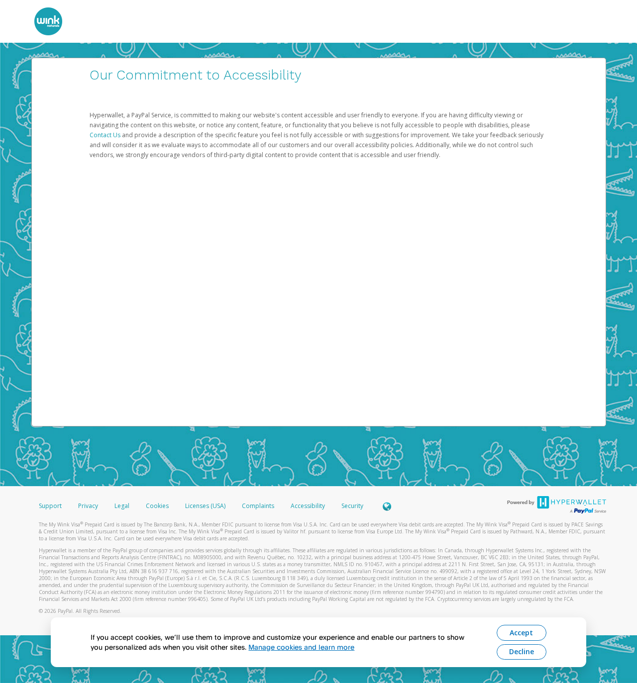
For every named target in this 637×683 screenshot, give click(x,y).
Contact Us (106, 135)
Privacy (88, 506)
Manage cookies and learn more (301, 647)
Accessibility (308, 506)
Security (352, 506)
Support (50, 506)
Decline (521, 651)
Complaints (259, 506)
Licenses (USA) (206, 506)
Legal (121, 506)
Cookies (157, 506)
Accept (521, 632)
